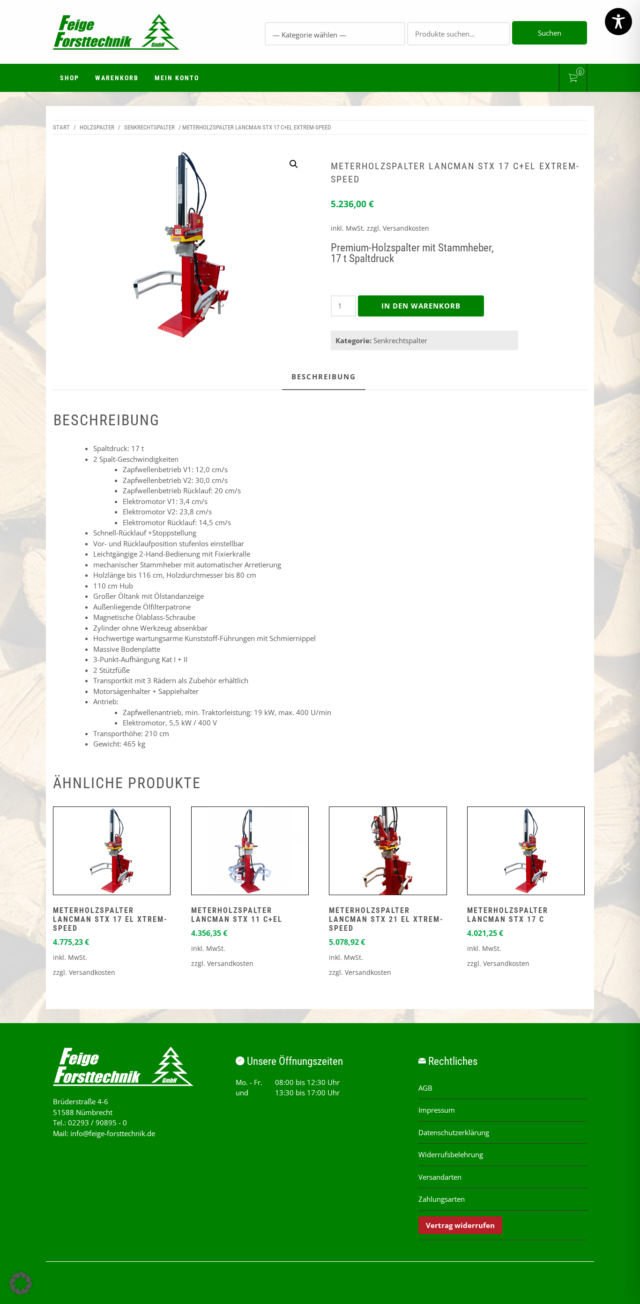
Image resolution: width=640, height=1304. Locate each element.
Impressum (436, 1110)
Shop (69, 78)
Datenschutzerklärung (453, 1132)
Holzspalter (97, 127)
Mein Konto (177, 78)
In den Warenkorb (421, 305)
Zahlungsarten (441, 1199)
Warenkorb (117, 78)
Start (61, 127)
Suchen (549, 33)
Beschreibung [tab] (323, 376)
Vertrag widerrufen (460, 1225)
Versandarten (439, 1177)
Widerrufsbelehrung (450, 1154)
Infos (112, 853)
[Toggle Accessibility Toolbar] (618, 21)
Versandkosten (406, 228)
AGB (425, 1088)
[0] (573, 79)
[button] (293, 164)
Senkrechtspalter (149, 127)
